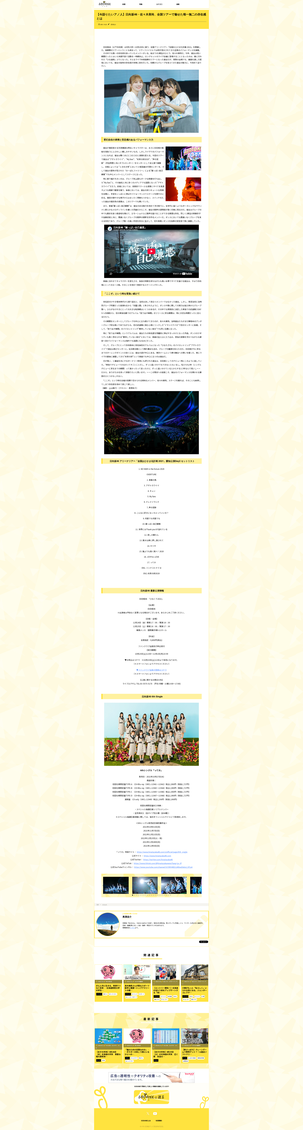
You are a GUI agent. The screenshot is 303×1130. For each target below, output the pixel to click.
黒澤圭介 (113, 24)
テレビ (98, 1060)
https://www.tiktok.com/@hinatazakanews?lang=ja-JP (158, 863)
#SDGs (175, 996)
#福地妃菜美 (201, 1058)
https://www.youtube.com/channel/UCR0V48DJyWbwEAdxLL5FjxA (163, 867)
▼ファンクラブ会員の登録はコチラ (151, 669)
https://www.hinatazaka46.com (157, 855)
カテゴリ (159, 4)
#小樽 (202, 996)
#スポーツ (141, 994)
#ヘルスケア (134, 1058)
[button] (132, 895)
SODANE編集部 (139, 981)
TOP (98, 904)
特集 (140, 4)
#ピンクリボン (113, 994)
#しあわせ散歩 (192, 1058)
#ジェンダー (164, 999)
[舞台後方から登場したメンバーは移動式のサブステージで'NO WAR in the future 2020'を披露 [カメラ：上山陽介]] (175, 885)
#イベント (134, 994)
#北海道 (170, 996)
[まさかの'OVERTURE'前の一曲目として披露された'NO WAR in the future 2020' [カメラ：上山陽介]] (117, 885)
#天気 (103, 1060)
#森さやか (157, 999)
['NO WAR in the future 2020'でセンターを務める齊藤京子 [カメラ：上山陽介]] (146, 885)
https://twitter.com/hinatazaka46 (158, 859)
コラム (127, 1058)
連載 (177, 4)
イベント (104, 904)
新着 (123, 4)
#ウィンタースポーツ (131, 997)
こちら (132, 928)
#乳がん (105, 994)
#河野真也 (185, 1061)
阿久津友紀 (109, 981)
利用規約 (159, 1120)
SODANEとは (146, 1120)
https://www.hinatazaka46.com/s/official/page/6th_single (162, 851)
